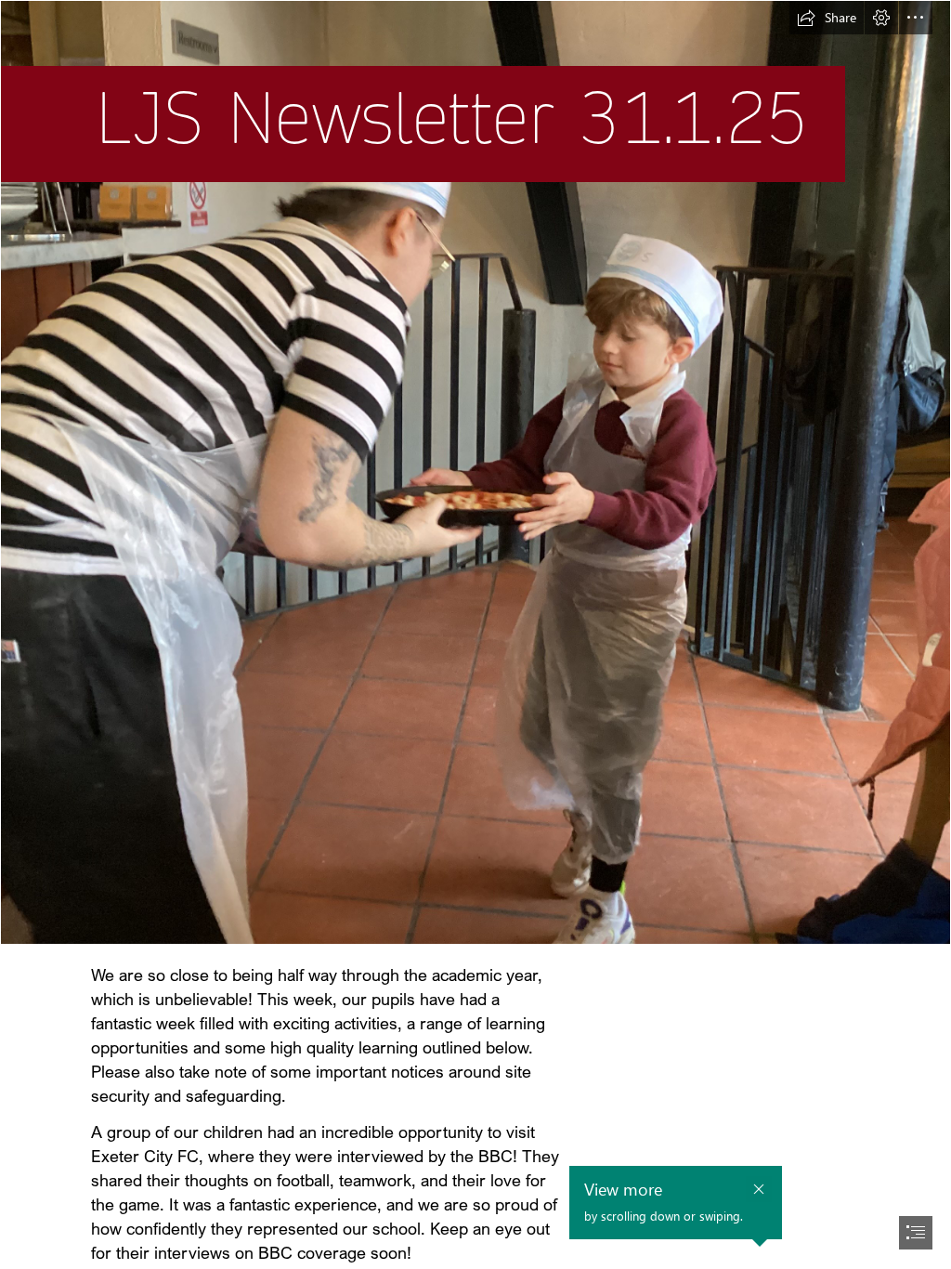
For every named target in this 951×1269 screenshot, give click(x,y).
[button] (826, 17)
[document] (475, 634)
